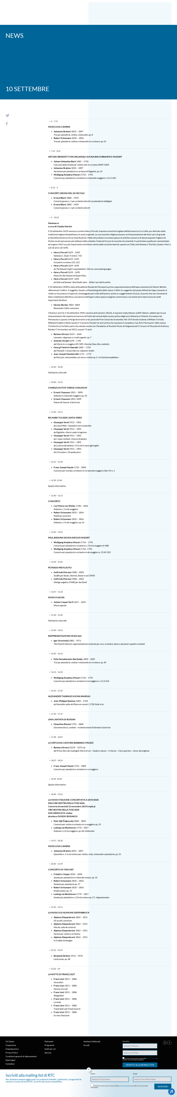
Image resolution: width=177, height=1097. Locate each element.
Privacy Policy (12, 1052)
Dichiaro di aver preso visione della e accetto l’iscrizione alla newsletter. (140, 1059)
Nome (93, 1074)
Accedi (86, 1045)
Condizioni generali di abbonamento (21, 1056)
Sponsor (48, 1052)
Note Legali (10, 1060)
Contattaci (10, 1064)
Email (135, 1074)
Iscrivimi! (163, 1086)
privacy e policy (151, 1058)
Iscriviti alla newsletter (140, 1065)
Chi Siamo (10, 1041)
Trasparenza (11, 1045)
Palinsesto (49, 1041)
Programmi (49, 1045)
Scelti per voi (50, 1049)
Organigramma (12, 1049)
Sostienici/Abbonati (92, 1041)
